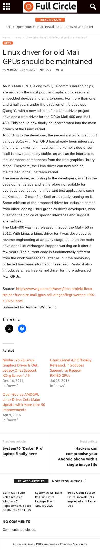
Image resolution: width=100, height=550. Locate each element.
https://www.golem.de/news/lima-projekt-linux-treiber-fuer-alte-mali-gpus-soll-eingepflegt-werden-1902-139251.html (49, 295)
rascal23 (11, 69)
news (7, 43)
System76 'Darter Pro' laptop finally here (23, 451)
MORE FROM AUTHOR (67, 481)
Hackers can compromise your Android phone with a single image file (77, 456)
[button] (92, 7)
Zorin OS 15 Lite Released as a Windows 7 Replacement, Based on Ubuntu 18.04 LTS (17, 501)
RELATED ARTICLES (31, 481)
